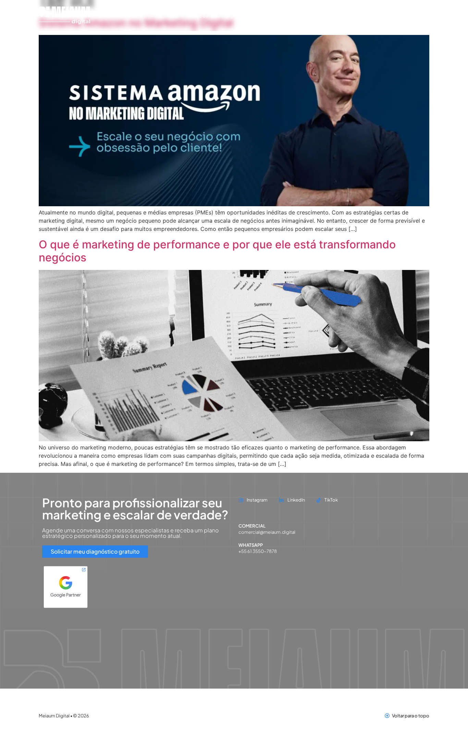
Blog (338, 15)
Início (172, 15)
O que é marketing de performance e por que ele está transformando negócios (217, 251)
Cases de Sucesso (302, 15)
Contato (363, 15)
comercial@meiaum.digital (266, 532)
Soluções (260, 15)
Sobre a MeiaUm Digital (214, 15)
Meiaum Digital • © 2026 (64, 715)
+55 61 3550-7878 (257, 551)
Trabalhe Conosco (403, 15)
